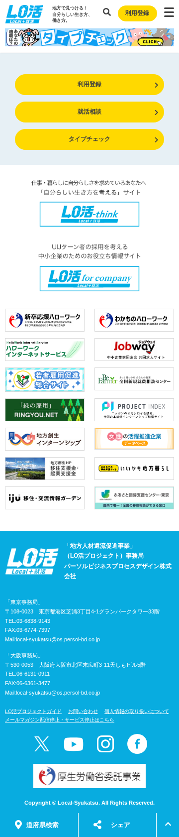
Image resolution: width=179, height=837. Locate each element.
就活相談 (89, 111)
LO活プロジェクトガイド (33, 711)
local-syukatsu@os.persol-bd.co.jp (58, 639)
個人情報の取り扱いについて (136, 711)
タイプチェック (89, 138)
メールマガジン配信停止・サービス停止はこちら (59, 719)
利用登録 (137, 12)
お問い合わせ (83, 711)
